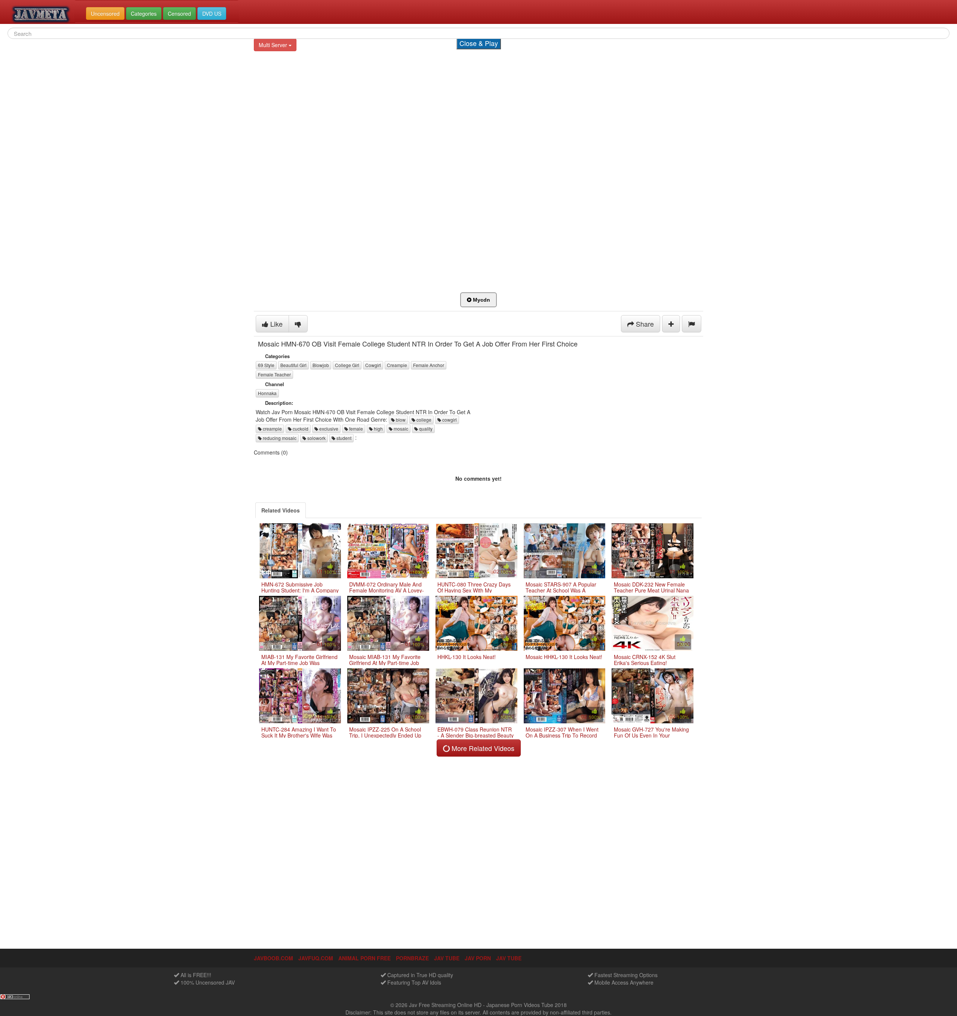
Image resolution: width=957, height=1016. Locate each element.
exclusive (328, 428)
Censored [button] (179, 13)
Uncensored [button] (105, 13)
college (423, 419)
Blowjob (321, 365)
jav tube (446, 958)
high (378, 428)
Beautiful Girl (293, 365)
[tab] (280, 510)
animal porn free (364, 958)
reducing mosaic (279, 438)
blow (400, 419)
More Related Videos (482, 748)
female (355, 428)
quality (425, 428)
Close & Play (478, 43)
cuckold (300, 428)
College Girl (347, 365)
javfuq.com (315, 958)
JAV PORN (478, 958)
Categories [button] (144, 13)
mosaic (400, 428)
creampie (272, 428)
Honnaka (267, 393)
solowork (316, 438)
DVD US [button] (211, 13)
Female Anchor (428, 365)
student (343, 438)
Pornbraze (412, 958)
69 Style (266, 365)
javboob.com (273, 958)
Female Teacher (274, 374)
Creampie (397, 365)
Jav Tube (508, 958)
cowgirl (449, 419)
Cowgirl (373, 365)
